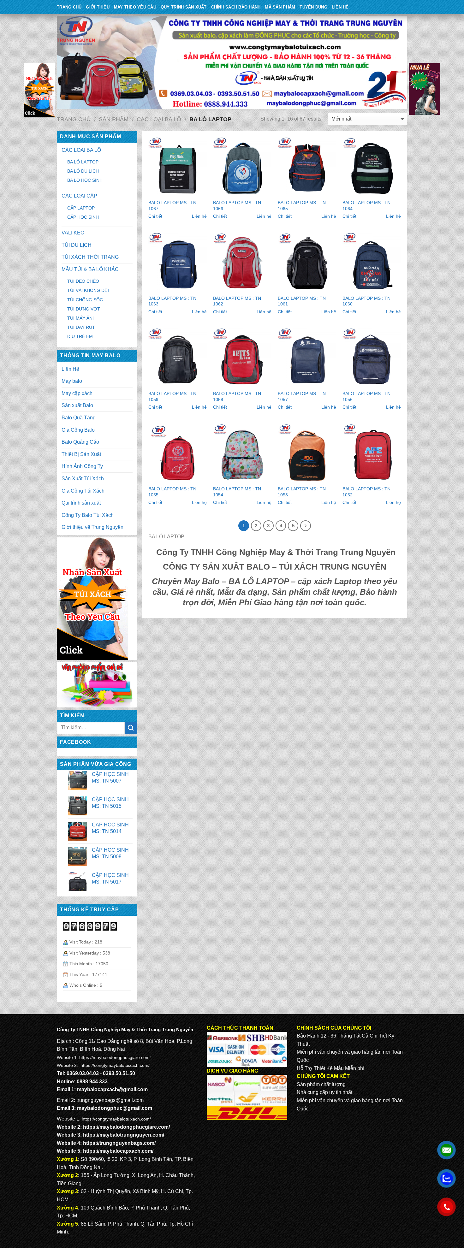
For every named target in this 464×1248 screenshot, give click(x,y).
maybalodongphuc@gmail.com (114, 1108)
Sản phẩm (113, 119)
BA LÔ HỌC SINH (85, 180)
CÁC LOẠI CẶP (79, 195)
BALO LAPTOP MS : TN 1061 (302, 301)
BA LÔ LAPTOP (82, 161)
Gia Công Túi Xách (83, 491)
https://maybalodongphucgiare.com (114, 1057)
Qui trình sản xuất (81, 503)
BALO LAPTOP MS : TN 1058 (237, 396)
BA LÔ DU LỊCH (83, 171)
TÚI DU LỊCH (77, 245)
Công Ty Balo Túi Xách (88, 515)
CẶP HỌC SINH (83, 217)
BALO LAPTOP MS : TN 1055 (172, 491)
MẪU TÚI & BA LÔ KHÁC (90, 269)
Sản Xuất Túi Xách (83, 478)
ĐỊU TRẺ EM (80, 336)
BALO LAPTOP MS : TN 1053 (302, 491)
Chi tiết (155, 216)
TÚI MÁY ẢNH (81, 318)
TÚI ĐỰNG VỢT (83, 308)
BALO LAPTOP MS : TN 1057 (302, 396)
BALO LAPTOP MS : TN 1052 (366, 491)
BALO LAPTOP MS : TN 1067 (172, 205)
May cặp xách (77, 393)
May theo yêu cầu (135, 7)
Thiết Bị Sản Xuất (81, 454)
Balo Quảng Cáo (80, 442)
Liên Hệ (340, 7)
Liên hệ (199, 216)
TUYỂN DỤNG (313, 7)
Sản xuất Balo (77, 405)
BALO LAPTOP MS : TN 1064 (366, 205)
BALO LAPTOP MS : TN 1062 (237, 301)
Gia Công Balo (78, 430)
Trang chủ (74, 119)
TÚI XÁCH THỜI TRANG (90, 257)
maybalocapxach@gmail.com (112, 1089)
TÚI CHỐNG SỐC (85, 299)
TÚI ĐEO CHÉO (83, 281)
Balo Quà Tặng (79, 417)
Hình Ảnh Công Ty (82, 466)
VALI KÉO (73, 232)
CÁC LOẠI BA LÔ (159, 119)
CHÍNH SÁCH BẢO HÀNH (236, 7)
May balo (72, 381)
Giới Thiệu (98, 7)
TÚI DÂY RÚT (81, 327)
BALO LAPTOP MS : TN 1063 (172, 301)
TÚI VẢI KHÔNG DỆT (88, 290)
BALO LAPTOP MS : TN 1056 (366, 396)
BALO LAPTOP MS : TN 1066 (237, 205)
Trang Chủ (69, 7)
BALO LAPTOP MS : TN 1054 (237, 491)
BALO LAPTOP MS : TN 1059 (172, 396)
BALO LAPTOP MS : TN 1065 (302, 205)
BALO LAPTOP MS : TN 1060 (366, 301)
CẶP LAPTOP (81, 207)
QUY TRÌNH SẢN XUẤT (184, 7)
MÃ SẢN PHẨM (280, 7)
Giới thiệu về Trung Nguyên (92, 527)
